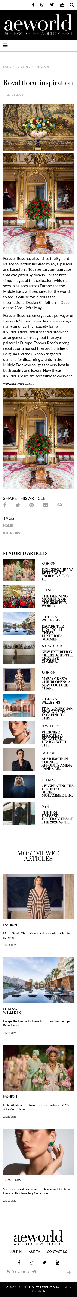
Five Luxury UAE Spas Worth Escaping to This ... (57, 713)
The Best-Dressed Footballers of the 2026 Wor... (57, 817)
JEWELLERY (51, 726)
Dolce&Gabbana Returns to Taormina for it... (58, 574)
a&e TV (34, 1251)
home (7, 67)
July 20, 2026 (9, 1116)
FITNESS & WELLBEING (51, 618)
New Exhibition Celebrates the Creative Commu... (57, 657)
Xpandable (38, 1291)
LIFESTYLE (23, 67)
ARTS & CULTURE (55, 645)
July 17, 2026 (9, 945)
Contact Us (57, 1251)
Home (8, 525)
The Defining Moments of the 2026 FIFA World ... (55, 601)
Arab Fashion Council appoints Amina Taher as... (57, 764)
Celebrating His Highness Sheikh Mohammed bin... (58, 791)
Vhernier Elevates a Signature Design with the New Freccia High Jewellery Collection (36, 1191)
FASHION (48, 563)
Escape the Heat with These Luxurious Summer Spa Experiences (36, 1023)
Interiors (43, 67)
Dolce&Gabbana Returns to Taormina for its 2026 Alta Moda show (36, 1107)
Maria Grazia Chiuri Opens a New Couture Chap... (56, 683)
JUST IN (16, 1251)
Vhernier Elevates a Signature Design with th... (54, 739)
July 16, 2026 (9, 1200)
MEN (45, 806)
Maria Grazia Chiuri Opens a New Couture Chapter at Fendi (37, 935)
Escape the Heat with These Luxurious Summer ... (53, 633)
